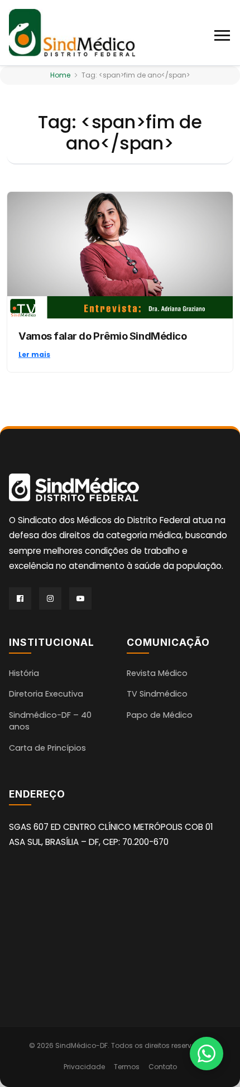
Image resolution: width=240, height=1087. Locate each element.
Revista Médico (157, 673)
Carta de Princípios (47, 747)
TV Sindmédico (157, 693)
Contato (162, 1066)
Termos (127, 1066)
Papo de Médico (160, 715)
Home (60, 75)
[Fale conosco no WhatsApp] (206, 1053)
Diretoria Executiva (46, 693)
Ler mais (34, 354)
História (24, 673)
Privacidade (84, 1066)
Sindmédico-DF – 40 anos (50, 721)
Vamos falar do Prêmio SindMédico (102, 336)
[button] (222, 33)
